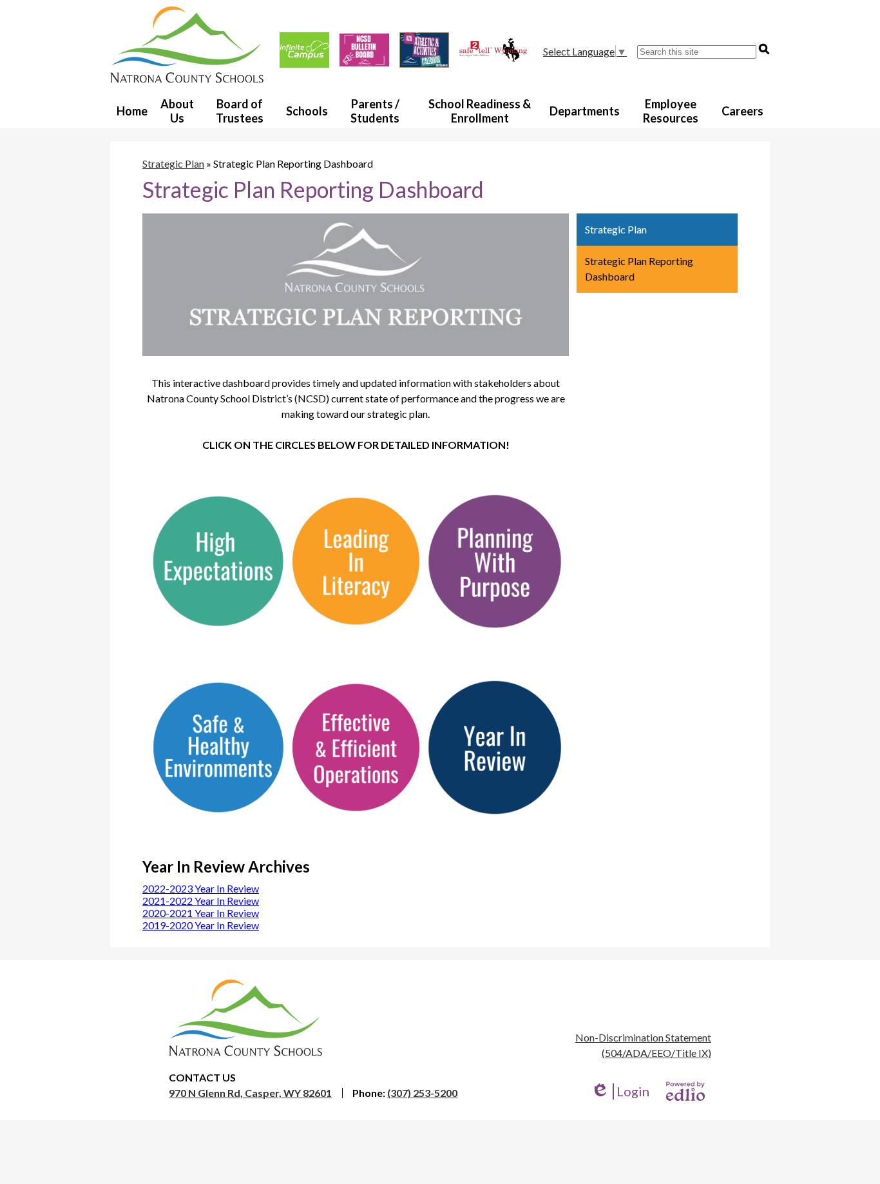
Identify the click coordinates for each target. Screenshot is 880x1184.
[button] (177, 110)
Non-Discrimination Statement (643, 1037)
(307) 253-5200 (422, 1093)
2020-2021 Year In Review (200, 913)
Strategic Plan (173, 163)
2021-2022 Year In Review (200, 900)
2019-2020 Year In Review (200, 925)
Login (620, 1091)
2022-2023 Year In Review (200, 888)
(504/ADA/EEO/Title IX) (656, 1053)
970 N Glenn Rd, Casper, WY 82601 (250, 1093)
